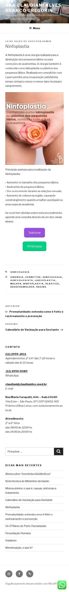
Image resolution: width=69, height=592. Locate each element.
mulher (16, 283)
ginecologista (21, 280)
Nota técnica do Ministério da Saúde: (27, 481)
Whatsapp (34, 246)
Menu (36, 28)
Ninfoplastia (12, 507)
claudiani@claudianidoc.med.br (26, 384)
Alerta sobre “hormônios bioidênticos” (28, 474)
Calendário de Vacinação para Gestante (29, 500)
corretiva (33, 277)
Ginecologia (20, 272)
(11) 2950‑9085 (16, 371)
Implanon (10, 540)
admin (46, 41)
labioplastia (45, 280)
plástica (52, 283)
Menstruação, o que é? (19, 547)
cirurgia (17, 277)
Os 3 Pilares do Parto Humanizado (25, 526)
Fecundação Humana (18, 533)
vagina (41, 287)
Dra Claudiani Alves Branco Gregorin (33, 8)
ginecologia (52, 277)
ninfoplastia (33, 283)
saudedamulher (22, 287)
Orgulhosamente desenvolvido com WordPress (33, 583)
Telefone (34, 232)
